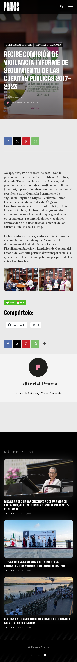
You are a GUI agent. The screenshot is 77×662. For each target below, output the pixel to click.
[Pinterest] (26, 141)
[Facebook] (8, 141)
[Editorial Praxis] (8, 103)
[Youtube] (45, 655)
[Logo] (11, 6)
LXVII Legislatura (48, 45)
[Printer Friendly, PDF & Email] (15, 302)
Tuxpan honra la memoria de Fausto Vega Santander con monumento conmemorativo (34, 564)
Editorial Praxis (27, 102)
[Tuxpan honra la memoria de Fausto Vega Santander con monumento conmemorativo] (38, 539)
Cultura (9, 513)
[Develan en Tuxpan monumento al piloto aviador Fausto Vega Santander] (38, 596)
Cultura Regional (19, 45)
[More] (44, 344)
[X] (17, 141)
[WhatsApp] (35, 141)
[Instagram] (38, 655)
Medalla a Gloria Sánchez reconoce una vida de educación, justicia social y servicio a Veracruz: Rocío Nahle (36, 505)
